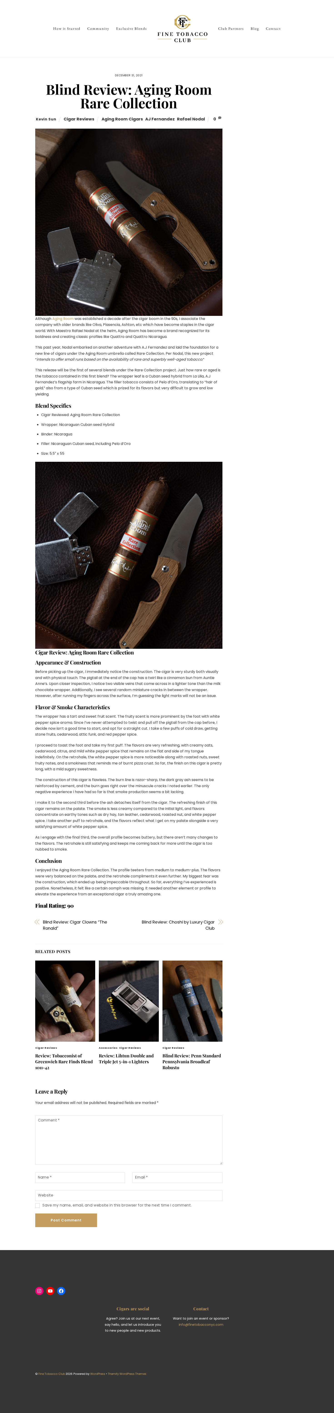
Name (45, 1177)
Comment (49, 1120)
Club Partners (231, 28)
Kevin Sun (46, 119)
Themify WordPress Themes (127, 1374)
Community (98, 28)
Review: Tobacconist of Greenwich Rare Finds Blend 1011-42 (64, 1061)
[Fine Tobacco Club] (182, 28)
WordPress (97, 1374)
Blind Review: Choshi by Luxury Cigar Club (178, 925)
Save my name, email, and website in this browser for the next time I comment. (117, 1205)
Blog (255, 28)
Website (45, 1195)
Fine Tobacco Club (51, 1374)
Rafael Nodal (191, 119)
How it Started (66, 28)
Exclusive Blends (131, 28)
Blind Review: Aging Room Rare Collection (129, 96)
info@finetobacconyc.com (201, 1324)
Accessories (108, 1048)
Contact (273, 28)
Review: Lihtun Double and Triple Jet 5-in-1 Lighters (126, 1058)
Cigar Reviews (79, 119)
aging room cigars (122, 119)
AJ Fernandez (160, 119)
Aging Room (63, 318)
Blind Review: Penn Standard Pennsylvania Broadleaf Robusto (191, 1061)
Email (141, 1177)
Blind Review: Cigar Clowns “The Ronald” (75, 925)
